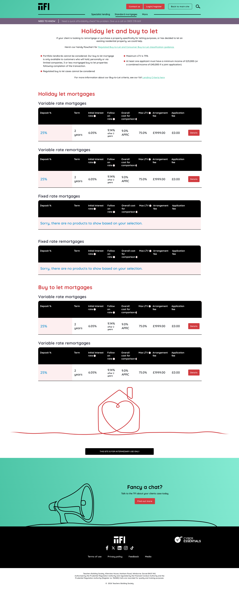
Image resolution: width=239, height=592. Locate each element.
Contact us (134, 6)
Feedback (134, 556)
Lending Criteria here (153, 77)
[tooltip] (95, 116)
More (145, 14)
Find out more (144, 501)
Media (148, 556)
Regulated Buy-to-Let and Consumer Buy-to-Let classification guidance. (136, 47)
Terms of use (94, 556)
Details (194, 132)
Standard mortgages (126, 14)
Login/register (154, 6)
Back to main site (180, 6)
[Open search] (198, 6)
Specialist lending (100, 14)
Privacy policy (115, 556)
